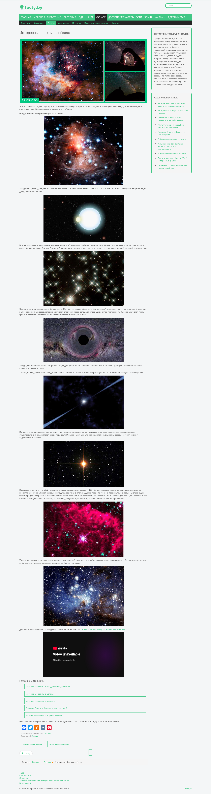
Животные (54, 17)
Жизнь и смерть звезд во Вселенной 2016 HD (103, 629)
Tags (21, 772)
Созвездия (39, 22)
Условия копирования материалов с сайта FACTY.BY (44, 780)
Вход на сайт (25, 783)
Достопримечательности (125, 17)
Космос (101, 17)
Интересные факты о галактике (41, 700)
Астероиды (63, 22)
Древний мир (176, 17)
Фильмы (160, 17)
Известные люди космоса (96, 22)
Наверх (188, 788)
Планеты (76, 22)
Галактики (25, 22)
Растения (69, 17)
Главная (26, 17)
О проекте (24, 778)
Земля (148, 17)
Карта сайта (25, 775)
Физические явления (59, 744)
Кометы (115, 22)
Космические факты (32, 744)
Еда (81, 17)
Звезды (51, 22)
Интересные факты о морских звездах (44, 715)
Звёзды (34, 735)
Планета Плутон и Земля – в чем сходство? (46, 707)
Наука (89, 17)
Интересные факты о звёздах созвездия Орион (48, 686)
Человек (39, 17)
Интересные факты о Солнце (40, 693)
